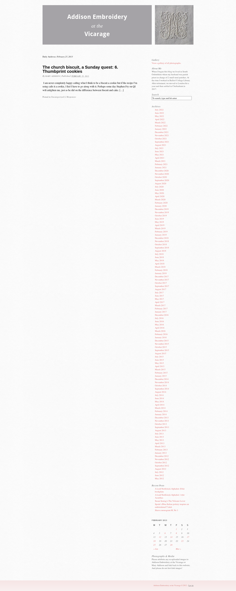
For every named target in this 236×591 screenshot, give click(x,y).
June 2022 (159, 112)
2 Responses (70, 96)
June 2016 (159, 321)
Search (155, 94)
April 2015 (159, 366)
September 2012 (162, 465)
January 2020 (161, 205)
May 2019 (159, 221)
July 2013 (159, 433)
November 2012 (162, 459)
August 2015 (160, 353)
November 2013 (162, 420)
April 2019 (159, 225)
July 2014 (159, 395)
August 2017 (160, 289)
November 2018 (162, 241)
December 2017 (162, 276)
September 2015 (162, 350)
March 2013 (160, 446)
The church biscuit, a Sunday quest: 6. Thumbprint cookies (80, 69)
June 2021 (159, 151)
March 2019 (160, 228)
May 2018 (159, 260)
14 (171, 537)
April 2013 (159, 443)
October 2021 (161, 138)
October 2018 (161, 244)
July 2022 (159, 109)
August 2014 (160, 391)
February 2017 (161, 308)
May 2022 (159, 116)
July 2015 (159, 356)
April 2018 (159, 263)
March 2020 (160, 199)
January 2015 (161, 375)
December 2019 (162, 209)
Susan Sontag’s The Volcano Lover (170, 500)
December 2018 (162, 237)
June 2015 (159, 359)
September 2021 (162, 141)
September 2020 (162, 180)
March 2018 (160, 266)
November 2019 (162, 212)
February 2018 (161, 270)
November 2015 (162, 343)
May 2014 (159, 401)
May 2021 (159, 154)
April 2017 (159, 302)
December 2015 (162, 340)
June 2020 (159, 189)
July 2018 (159, 254)
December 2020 (162, 170)
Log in (190, 585)
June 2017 (159, 295)
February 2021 (161, 164)
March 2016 (160, 330)
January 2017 (161, 311)
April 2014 (159, 404)
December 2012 (162, 456)
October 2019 (161, 215)
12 (160, 537)
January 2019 (161, 234)
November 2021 (162, 135)
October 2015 (161, 347)
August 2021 (160, 145)
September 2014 (162, 388)
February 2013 (161, 449)
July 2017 (159, 292)
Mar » (178, 548)
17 (188, 537)
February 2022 (161, 125)
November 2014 (162, 382)
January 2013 (161, 452)
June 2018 (159, 257)
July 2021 (159, 148)
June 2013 (159, 436)
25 (154, 544)
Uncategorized (57, 96)
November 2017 (162, 279)
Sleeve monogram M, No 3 (166, 510)
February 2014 (161, 411)
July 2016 (159, 318)
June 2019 (159, 218)
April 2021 (159, 157)
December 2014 (162, 379)
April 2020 (159, 196)
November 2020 (162, 173)
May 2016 (159, 324)
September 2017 (162, 286)
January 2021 (161, 167)
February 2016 (161, 334)
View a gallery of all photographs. (166, 63)
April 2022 (159, 119)
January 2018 (161, 273)
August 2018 (160, 250)
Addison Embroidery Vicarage (97, 26)
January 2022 (161, 128)
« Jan (155, 548)
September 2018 (162, 247)
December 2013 (162, 417)
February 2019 (161, 231)
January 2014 (161, 414)
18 (154, 541)
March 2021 (160, 161)
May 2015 (159, 363)
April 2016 (159, 327)
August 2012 (160, 468)
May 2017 (159, 298)
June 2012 (159, 475)
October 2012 (161, 462)
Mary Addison (52, 76)
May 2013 (159, 440)
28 (171, 544)
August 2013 (160, 430)
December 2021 (162, 132)
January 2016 (161, 337)
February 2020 (161, 202)
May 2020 (159, 193)
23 (182, 541)
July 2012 (159, 472)
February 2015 (161, 372)
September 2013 (162, 427)
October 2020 (161, 177)
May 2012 (159, 478)
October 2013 (161, 423)
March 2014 (160, 407)
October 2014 (161, 385)
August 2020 (160, 183)
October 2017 (161, 282)
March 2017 (160, 305)
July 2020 (159, 186)
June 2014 (159, 398)
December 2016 (162, 314)
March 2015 (160, 369)
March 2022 (160, 122)
